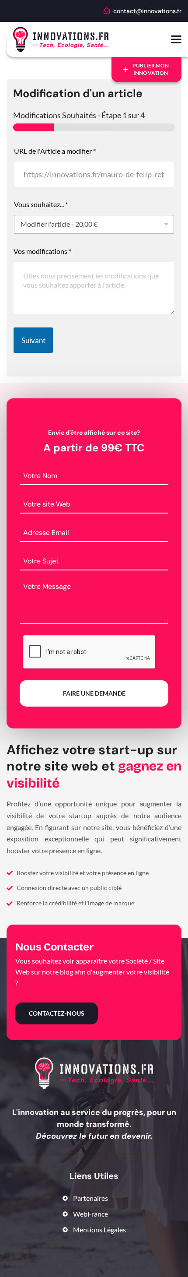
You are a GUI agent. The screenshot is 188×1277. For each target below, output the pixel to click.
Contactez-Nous (56, 1013)
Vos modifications (42, 251)
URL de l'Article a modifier (55, 151)
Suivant (33, 340)
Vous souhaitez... (41, 204)
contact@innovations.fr (147, 11)
